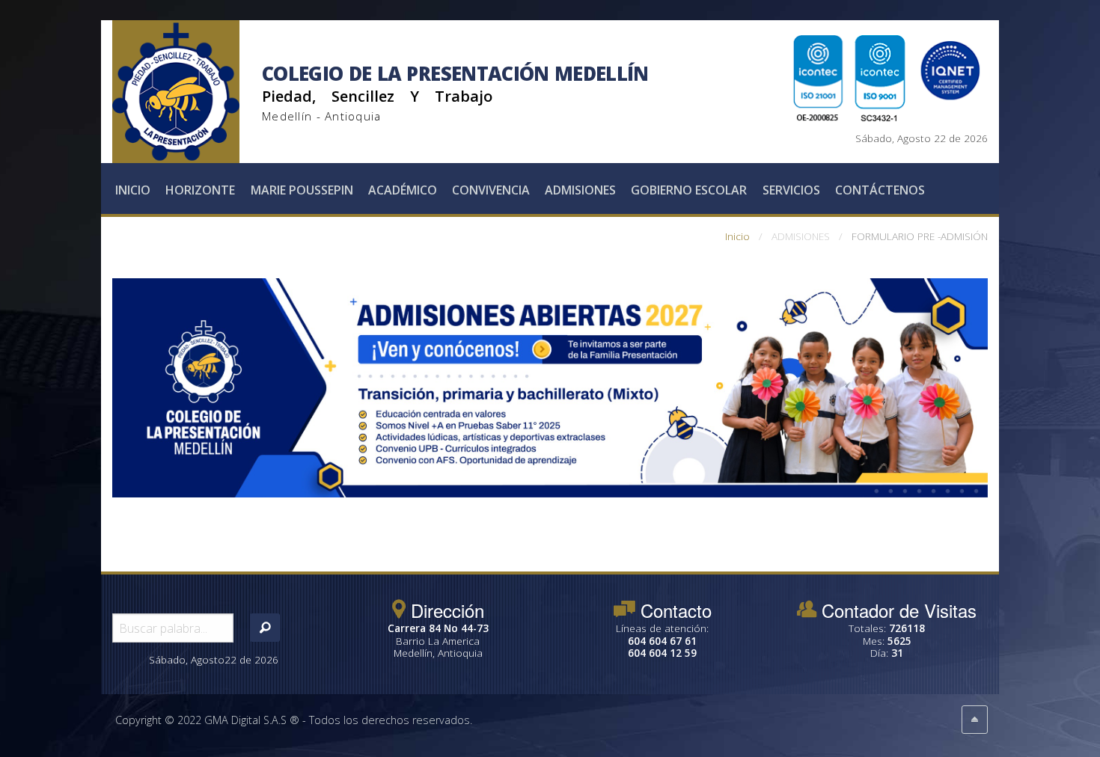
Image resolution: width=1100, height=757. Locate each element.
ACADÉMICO (402, 190)
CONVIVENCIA (491, 190)
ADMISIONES (580, 190)
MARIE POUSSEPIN (302, 190)
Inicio (132, 190)
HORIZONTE (200, 190)
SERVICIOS (791, 190)
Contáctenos (880, 190)
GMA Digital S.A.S (245, 720)
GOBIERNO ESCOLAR (689, 190)
